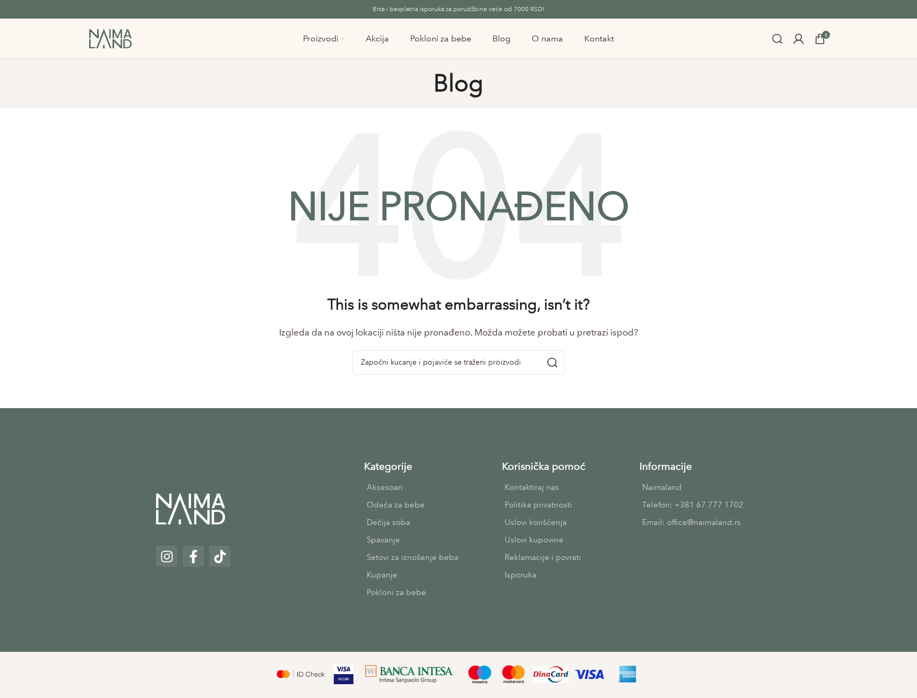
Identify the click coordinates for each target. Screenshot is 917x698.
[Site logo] (110, 37)
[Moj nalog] (798, 38)
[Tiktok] (219, 556)
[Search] (777, 38)
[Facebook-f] (193, 556)
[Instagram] (166, 556)
